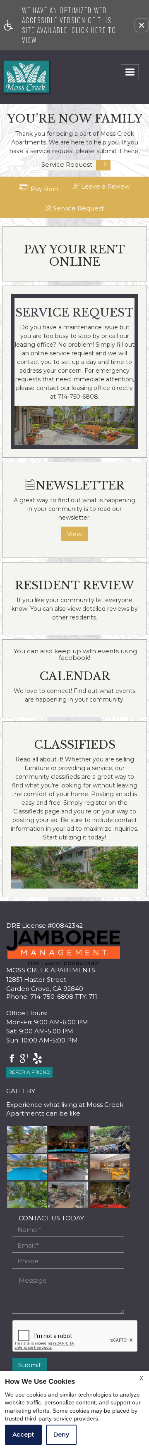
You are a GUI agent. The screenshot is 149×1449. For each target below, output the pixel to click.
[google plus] (24, 1059)
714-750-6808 (63, 996)
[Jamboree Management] (63, 947)
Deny (61, 1434)
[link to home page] (16, 77)
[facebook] (11, 1059)
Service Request (67, 164)
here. (132, 151)
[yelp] (37, 1059)
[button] (141, 25)
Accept (23, 1434)
